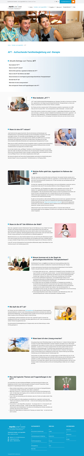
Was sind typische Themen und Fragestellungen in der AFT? (24, 85)
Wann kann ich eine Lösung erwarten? (18, 82)
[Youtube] (56, 1)
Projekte (51, 7)
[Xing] (58, 1)
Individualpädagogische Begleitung (38, 436)
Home (30, 7)
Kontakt (67, 439)
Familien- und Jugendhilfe (40, 7)
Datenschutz (68, 434)
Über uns (59, 7)
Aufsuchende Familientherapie (37, 431)
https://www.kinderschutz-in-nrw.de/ (52, 202)
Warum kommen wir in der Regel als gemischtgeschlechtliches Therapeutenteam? (29, 76)
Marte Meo (33, 448)
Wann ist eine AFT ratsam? (16, 67)
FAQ (74, 7)
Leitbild (50, 431)
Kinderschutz (51, 436)
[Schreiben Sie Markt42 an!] (73, 1)
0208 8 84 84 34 (66, 1)
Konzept (50, 441)
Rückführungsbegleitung (36, 441)
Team (50, 445)
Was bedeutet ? (14, 65)
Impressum (68, 429)
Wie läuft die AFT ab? (14, 79)
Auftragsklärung (29, 310)
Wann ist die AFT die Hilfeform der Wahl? (19, 73)
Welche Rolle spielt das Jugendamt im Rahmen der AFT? (23, 70)
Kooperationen (66, 7)
